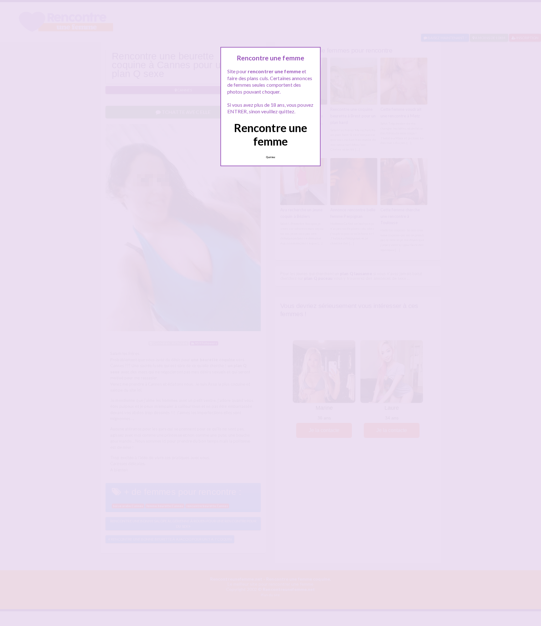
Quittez (270, 157)
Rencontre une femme (270, 134)
